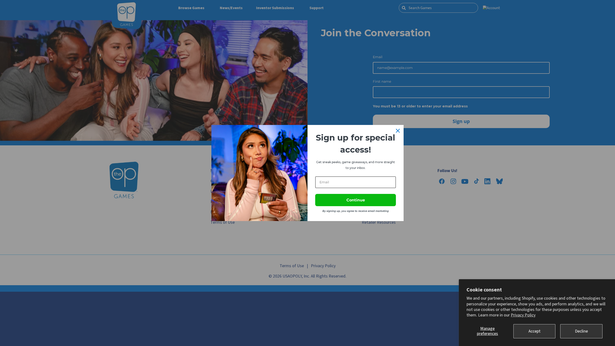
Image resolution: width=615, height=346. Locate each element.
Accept (535, 331)
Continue (355, 200)
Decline (581, 331)
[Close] (398, 130)
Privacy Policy (523, 315)
